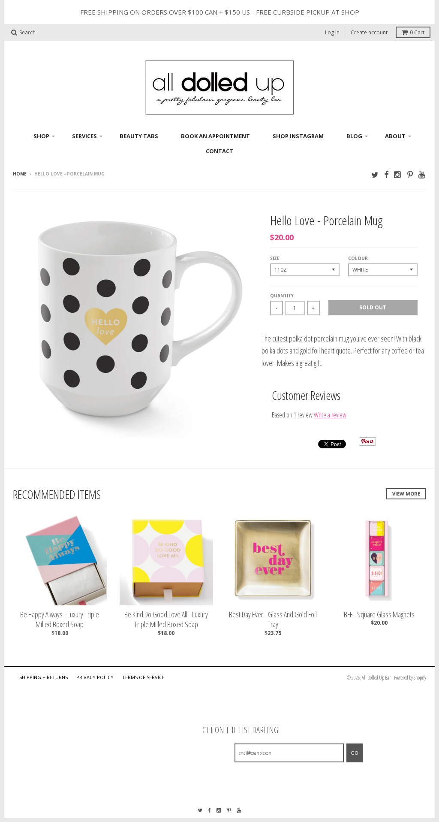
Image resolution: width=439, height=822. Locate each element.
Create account (369, 32)
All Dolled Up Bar (376, 677)
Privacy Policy (95, 677)
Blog (354, 136)
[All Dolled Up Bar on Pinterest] (410, 174)
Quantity (282, 296)
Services (84, 136)
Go (354, 752)
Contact (219, 151)
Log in (332, 32)
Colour (358, 258)
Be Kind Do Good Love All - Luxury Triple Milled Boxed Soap (166, 619)
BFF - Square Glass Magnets (379, 615)
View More (406, 493)
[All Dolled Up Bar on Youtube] (422, 174)
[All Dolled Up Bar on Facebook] (386, 174)
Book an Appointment (215, 136)
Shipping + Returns (43, 677)
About (395, 136)
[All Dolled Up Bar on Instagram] (398, 174)
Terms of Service (143, 677)
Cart (417, 32)
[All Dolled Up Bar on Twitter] (375, 174)
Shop (41, 136)
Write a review (330, 415)
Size (275, 258)
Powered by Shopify (410, 677)
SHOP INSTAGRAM (298, 136)
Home (20, 174)
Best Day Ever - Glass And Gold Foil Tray (273, 619)
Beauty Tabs (139, 136)
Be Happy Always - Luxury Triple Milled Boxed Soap (59, 619)
